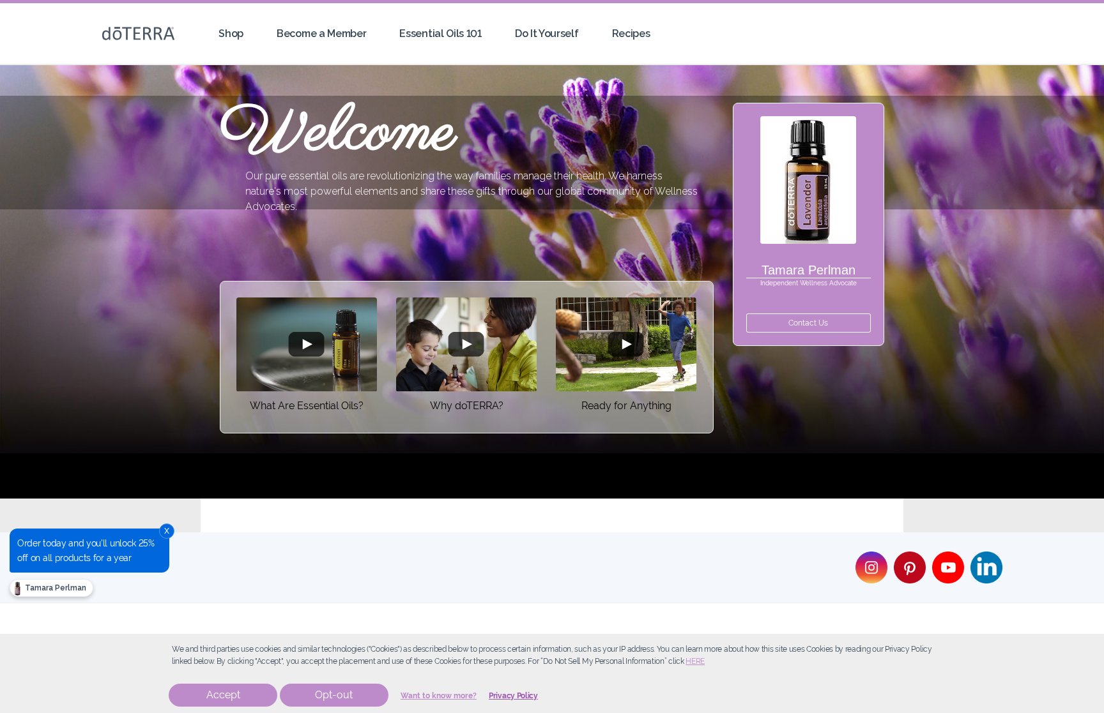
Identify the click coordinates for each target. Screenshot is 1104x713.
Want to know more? (439, 695)
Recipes (631, 33)
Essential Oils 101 (440, 33)
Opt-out (334, 695)
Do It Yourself (547, 33)
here (695, 661)
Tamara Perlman (54, 587)
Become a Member (321, 33)
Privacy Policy (513, 695)
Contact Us (808, 323)
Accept (223, 695)
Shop (230, 33)
